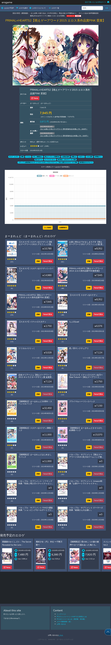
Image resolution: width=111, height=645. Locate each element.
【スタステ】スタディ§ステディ (83, 295)
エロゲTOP (9, 8)
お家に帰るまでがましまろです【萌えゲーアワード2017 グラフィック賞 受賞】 (85, 244)
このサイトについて (39, 8)
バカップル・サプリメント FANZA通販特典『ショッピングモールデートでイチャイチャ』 (35, 510)
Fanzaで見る (47, 261)
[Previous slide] (3, 555)
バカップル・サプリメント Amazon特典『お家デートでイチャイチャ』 (85, 482)
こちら (61, 635)
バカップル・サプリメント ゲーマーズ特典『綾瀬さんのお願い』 (86, 508)
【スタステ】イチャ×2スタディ (32, 321)
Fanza (36, 98)
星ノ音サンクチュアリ (79, 348)
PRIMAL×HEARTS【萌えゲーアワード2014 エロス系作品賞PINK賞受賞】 (86, 269)
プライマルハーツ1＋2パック (82, 401)
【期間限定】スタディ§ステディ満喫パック (35, 429)
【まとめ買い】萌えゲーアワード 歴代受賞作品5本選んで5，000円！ (64, 129)
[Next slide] (107, 555)
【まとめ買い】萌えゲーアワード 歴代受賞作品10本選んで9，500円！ (64, 136)
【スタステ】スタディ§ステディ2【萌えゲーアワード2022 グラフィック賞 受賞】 (35, 244)
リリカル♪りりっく (26, 348)
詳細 (38, 261)
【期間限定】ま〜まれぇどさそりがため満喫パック (85, 429)
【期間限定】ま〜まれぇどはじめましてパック (35, 455)
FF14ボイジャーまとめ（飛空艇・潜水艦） (71, 619)
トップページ (61, 614)
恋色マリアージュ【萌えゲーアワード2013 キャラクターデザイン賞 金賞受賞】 (35, 377)
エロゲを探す (23, 8)
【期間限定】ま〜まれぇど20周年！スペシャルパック (35, 402)
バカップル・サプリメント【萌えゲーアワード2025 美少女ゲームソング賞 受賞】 (85, 457)
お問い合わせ (61, 624)
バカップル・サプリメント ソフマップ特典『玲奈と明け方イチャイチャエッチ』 (35, 483)
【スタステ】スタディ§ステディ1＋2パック (35, 269)
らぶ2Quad (74, 321)
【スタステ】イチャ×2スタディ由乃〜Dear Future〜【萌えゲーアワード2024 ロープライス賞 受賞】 (86, 377)
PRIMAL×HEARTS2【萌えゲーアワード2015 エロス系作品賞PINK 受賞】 (35, 296)
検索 (106, 8)
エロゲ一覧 (55, 8)
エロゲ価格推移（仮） (64, 621)
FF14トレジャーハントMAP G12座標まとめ (72, 617)
